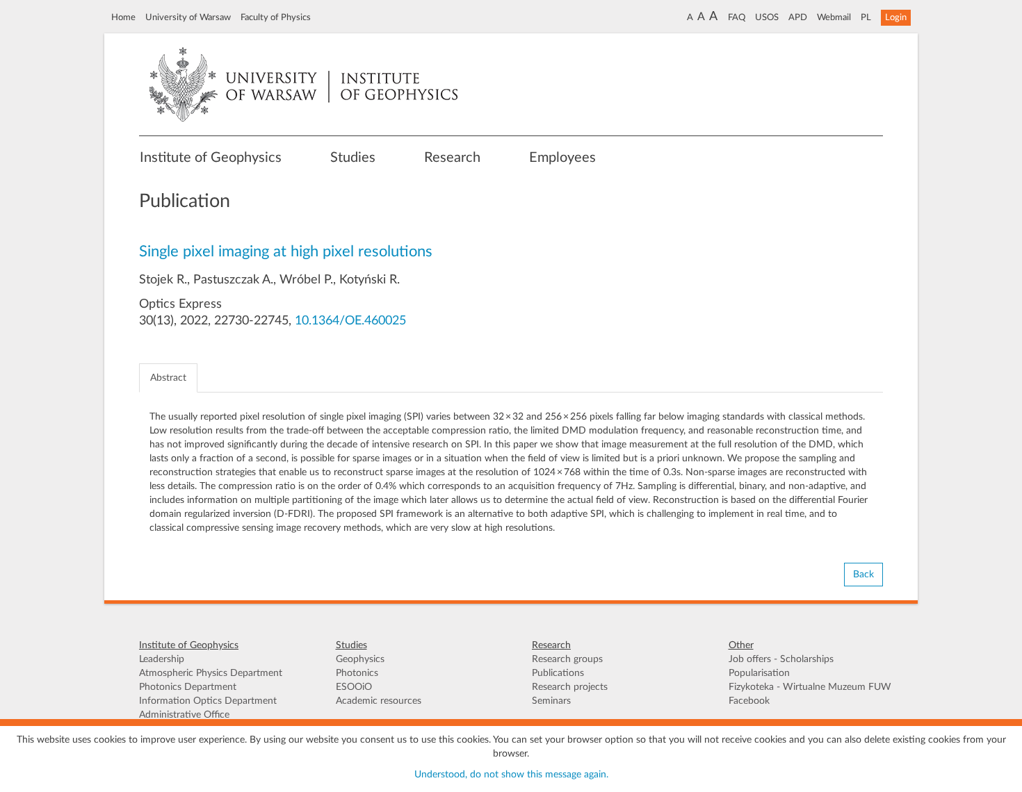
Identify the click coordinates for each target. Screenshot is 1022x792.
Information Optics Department (208, 701)
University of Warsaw (188, 17)
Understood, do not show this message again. (511, 774)
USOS (767, 17)
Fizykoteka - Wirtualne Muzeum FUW (810, 687)
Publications (558, 673)
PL (866, 17)
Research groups (567, 659)
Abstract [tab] (168, 378)
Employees (562, 158)
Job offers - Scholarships (781, 659)
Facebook (749, 701)
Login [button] (896, 17)
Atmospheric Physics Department (210, 673)
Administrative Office (184, 715)
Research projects (570, 687)
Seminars (551, 701)
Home (123, 17)
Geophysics (360, 659)
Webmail (834, 17)
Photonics (357, 673)
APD (797, 17)
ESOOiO (354, 687)
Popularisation (759, 673)
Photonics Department (187, 687)
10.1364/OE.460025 (350, 321)
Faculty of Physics (276, 17)
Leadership (161, 659)
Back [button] (863, 574)
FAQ (736, 17)
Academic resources (378, 701)
